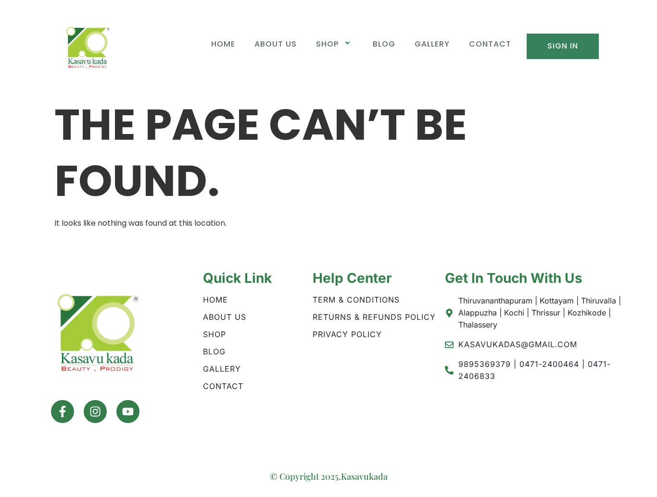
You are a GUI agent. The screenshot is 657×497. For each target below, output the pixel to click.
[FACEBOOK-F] (62, 411)
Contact (490, 43)
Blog (384, 43)
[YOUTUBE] (127, 411)
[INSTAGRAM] (95, 411)
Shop (327, 43)
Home (223, 43)
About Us (275, 43)
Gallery (432, 43)
